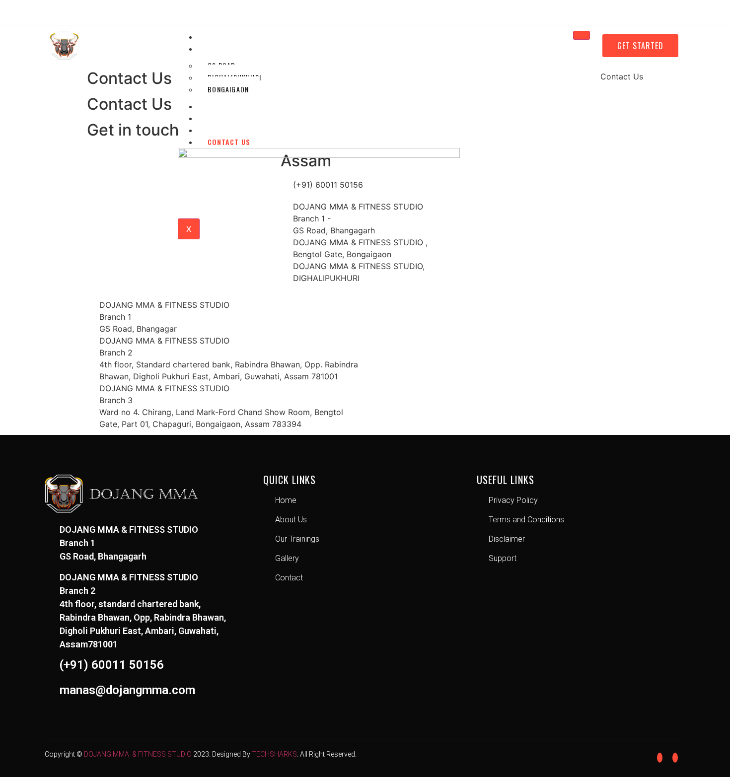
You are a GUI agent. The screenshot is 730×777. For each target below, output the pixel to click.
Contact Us (229, 142)
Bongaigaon (228, 89)
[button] (640, 45)
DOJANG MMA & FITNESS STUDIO (138, 754)
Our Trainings (234, 118)
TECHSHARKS (274, 754)
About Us (225, 106)
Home (217, 36)
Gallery (222, 130)
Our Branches (234, 48)
